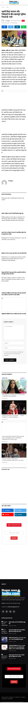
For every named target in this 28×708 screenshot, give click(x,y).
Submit (14, 538)
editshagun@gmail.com (13, 606)
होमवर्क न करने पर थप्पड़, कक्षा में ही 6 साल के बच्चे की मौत (14, 253)
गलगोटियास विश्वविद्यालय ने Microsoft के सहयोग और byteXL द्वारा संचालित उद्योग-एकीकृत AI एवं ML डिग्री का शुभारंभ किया (17, 647)
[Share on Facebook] (4, 26)
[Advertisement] (14, 486)
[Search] (25, 2)
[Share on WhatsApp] (24, 26)
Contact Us (17, 697)
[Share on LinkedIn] (17, 26)
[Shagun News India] (14, 2)
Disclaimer (10, 698)
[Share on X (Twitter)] (11, 26)
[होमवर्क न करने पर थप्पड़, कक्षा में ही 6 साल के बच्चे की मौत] (14, 244)
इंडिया (23, 20)
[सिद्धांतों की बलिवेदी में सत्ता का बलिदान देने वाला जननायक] (14, 305)
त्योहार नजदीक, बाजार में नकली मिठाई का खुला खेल (12, 213)
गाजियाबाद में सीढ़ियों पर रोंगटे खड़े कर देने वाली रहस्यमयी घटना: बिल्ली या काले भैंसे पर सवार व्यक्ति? (14, 293)
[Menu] (3, 2)
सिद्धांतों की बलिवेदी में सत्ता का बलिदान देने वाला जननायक (14, 313)
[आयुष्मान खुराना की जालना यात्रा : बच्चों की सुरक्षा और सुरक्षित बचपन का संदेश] (4, 656)
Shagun (8, 20)
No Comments (6, 22)
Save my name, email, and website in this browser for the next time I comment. (13, 353)
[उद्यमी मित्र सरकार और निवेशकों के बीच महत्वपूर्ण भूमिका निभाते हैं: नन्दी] (14, 38)
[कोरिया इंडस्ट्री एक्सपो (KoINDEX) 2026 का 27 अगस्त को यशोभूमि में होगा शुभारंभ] (4, 639)
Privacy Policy (5, 697)
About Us (11, 697)
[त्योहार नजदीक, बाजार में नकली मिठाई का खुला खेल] (14, 204)
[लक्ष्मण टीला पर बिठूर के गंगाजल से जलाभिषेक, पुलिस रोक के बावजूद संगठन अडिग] (14, 223)
